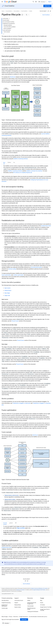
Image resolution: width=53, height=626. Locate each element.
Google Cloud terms (23, 616)
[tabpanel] (26, 169)
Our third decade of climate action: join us (38, 616)
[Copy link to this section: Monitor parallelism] (15, 399)
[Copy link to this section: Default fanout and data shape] (18, 325)
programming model (46, 225)
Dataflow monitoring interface (21, 158)
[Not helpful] (50, 11)
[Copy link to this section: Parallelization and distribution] (25, 220)
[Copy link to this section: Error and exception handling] (24, 187)
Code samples (30, 606)
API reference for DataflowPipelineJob (22, 172)
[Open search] (33, 1)
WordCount (12, 77)
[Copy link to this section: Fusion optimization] (17, 410)
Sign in (49, 1)
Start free (47, 6)
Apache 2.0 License (20, 589)
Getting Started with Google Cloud (31, 603)
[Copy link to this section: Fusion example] (12, 432)
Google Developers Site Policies (39, 589)
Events (41, 602)
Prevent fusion (15, 321)
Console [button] (5, 522)
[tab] (4, 162)
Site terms (15, 616)
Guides (30, 11)
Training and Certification (32, 611)
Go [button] (14, 162)
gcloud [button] (11, 522)
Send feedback (46, 14)
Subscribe (24, 619)
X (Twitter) (42, 604)
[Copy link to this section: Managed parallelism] (16, 261)
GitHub (28, 600)
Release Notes (17, 604)
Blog (41, 600)
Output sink (7, 295)
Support (16, 602)
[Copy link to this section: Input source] (9, 299)
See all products (5, 600)
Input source (7, 288)
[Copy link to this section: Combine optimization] (19, 540)
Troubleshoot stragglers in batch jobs (21, 403)
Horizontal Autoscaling (36, 267)
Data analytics (16, 11)
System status (17, 607)
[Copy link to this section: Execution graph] (15, 56)
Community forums (18, 600)
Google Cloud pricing (6, 602)
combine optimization (18, 275)
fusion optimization (6, 275)
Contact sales (5, 608)
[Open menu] (2, 1)
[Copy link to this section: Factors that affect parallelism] (22, 282)
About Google (5, 616)
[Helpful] (48, 11)
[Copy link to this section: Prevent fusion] (12, 484)
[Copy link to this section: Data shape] (8, 344)
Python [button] (9, 162)
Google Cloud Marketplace (4, 605)
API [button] (16, 522)
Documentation (9, 11)
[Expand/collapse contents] (9, 18)
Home (3, 11)
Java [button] (4, 162)
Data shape (7, 293)
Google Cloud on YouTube (45, 607)
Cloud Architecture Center (31, 609)
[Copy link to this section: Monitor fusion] (12, 515)
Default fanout (7, 290)
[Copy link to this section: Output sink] (8, 368)
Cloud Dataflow (9, 6)
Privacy (10, 616)
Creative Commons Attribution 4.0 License (39, 588)
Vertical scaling (12, 269)
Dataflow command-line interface (34, 171)
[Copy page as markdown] (26, 15)
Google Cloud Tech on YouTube (45, 610)
